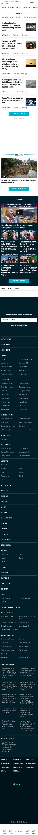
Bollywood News (6, 419)
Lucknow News (24, 398)
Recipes (21, 472)
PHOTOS (4, 501)
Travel (21, 476)
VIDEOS (4, 507)
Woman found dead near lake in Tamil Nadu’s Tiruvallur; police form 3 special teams (26, 712)
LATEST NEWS (6, 339)
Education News (24, 456)
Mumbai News (6, 402)
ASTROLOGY (5, 435)
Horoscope (4, 439)
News (11, 17)
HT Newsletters (31, 763)
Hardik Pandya (23, 367)
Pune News (22, 406)
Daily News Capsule (8, 319)
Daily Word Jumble (7, 602)
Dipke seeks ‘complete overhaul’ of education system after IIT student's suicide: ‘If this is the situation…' (27, 672)
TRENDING (5, 491)
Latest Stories (7, 665)
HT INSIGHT (5, 573)
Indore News (5, 394)
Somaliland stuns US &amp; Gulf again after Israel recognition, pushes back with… (28, 246)
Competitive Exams (7, 452)
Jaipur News (23, 394)
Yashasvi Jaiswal (6, 370)
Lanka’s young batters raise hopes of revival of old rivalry (9, 710)
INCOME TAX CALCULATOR (10, 607)
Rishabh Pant (23, 370)
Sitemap (3, 771)
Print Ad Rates (18, 767)
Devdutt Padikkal (6, 367)
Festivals (21, 468)
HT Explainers (23, 657)
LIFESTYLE (4, 461)
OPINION (4, 529)
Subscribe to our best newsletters (19, 315)
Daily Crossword (24, 598)
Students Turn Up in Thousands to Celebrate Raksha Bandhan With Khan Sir (8, 724)
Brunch (21, 465)
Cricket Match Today (25, 359)
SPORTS (4, 550)
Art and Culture (6, 465)
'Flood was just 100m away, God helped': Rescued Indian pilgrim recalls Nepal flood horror (9, 686)
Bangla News (23, 650)
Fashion (3, 468)
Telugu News (5, 654)
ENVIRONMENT (6, 518)
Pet (2, 480)
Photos (18, 17)
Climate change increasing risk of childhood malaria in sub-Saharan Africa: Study (10, 64)
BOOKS (3, 567)
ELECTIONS (5, 578)
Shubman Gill (23, 363)
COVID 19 (4, 589)
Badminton (4, 554)
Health (3, 472)
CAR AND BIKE (6, 540)
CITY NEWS (5, 379)
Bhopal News (23, 383)
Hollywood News (24, 419)
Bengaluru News (6, 383)
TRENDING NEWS (7, 613)
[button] (2, 2)
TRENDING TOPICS (7, 635)
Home (4, 7)
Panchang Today (24, 622)
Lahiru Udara (23, 374)
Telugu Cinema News (8, 426)
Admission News (6, 448)
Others (3, 562)
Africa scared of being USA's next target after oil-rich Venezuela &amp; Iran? (9, 246)
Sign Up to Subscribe (19, 325)
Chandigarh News (7, 387)
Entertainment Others (26, 430)
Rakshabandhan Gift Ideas (9, 630)
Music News (5, 422)
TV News (22, 426)
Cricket (18, 7)
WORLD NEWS (6, 344)
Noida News (23, 402)
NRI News (4, 657)
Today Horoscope (6, 626)
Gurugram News (24, 391)
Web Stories (33, 17)
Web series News (6, 430)
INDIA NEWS (5, 350)
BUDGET (4, 512)
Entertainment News (7, 650)
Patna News (5, 406)
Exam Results (5, 456)
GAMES (3, 594)
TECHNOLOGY (6, 545)
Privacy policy (5, 763)
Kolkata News (5, 398)
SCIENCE (4, 523)
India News (27, 7)
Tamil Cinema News (25, 422)
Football (21, 554)
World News (6, 35)
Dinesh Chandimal (7, 374)
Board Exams (23, 448)
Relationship (5, 476)
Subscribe (32, 3)
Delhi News (5, 391)
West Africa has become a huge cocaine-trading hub (12, 100)
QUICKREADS (6, 583)
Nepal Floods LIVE (7, 616)
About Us (4, 760)
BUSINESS (4, 496)
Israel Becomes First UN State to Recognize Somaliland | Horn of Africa (9, 270)
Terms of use (30, 760)
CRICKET (4, 355)
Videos (25, 17)
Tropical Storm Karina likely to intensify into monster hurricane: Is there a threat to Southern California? (9, 698)
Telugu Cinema (23, 646)
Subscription (5, 767)
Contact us (17, 760)
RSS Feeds (16, 771)
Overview (4, 17)
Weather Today (18, 763)
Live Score (4, 363)
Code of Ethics (30, 767)
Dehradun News (24, 387)
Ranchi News (5, 409)
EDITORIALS (5, 534)
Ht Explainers (6, 92)
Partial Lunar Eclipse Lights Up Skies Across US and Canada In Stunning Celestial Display (27, 686)
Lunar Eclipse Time (25, 626)
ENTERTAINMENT (7, 415)
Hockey (3, 558)
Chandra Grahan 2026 (8, 622)
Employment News (25, 452)
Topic (10, 289)
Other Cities (23, 409)
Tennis (21, 558)
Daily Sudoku (5, 598)
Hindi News (23, 654)
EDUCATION (5, 444)
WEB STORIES (6, 485)
